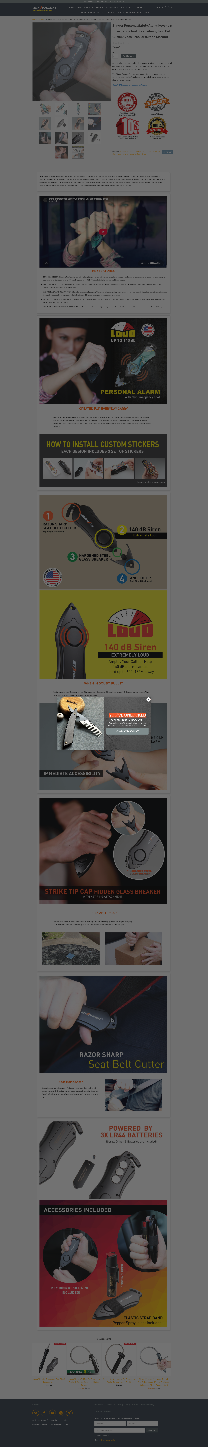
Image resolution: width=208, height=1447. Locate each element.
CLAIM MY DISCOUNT (127, 731)
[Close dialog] (148, 699)
